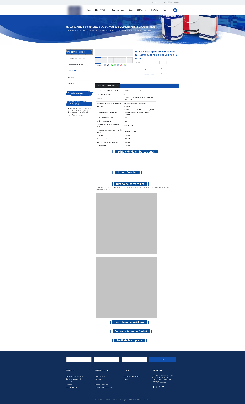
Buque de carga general (76, 64)
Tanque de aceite (71, 387)
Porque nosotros (100, 376)
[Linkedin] (169, 2)
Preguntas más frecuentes (131, 376)
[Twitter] (173, 2)
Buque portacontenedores (76, 58)
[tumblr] (160, 387)
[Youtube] (176, 2)
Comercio (98, 382)
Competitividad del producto (104, 387)
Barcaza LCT (72, 71)
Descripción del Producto (107, 85)
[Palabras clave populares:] (175, 10)
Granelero (71, 77)
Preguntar (148, 70)
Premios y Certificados (102, 385)
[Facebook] (165, 2)
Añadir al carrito (148, 75)
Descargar (126, 379)
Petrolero (71, 83)
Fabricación (98, 379)
